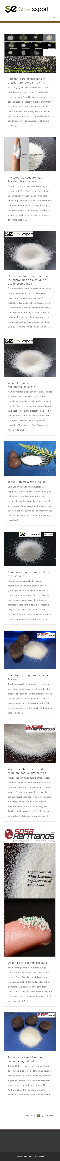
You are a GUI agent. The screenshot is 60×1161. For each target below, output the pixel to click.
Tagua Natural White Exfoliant (27, 481)
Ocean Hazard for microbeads (27, 962)
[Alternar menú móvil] (54, 16)
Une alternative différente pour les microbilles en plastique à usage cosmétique (28, 280)
